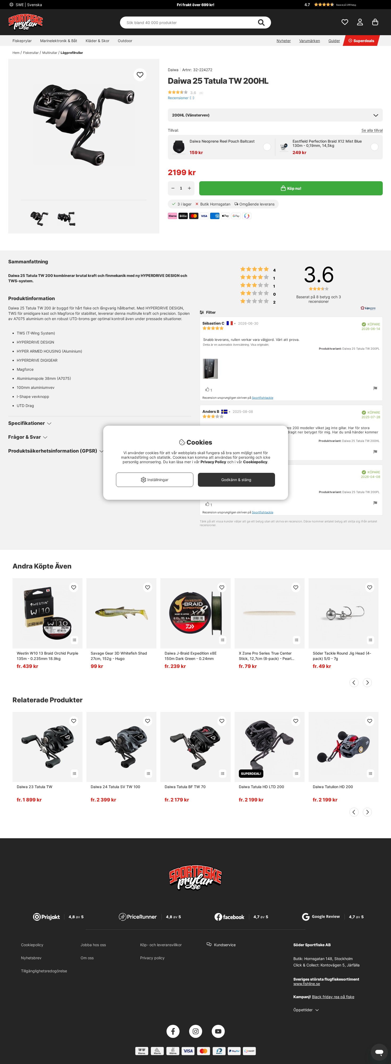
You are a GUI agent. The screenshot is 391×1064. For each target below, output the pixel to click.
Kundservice (225, 944)
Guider (334, 40)
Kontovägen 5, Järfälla (340, 965)
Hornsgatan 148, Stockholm (328, 958)
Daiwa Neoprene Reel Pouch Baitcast (222, 141)
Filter (210, 312)
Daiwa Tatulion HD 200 (333, 786)
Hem (16, 53)
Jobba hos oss (93, 944)
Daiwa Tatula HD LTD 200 (261, 786)
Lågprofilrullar (72, 53)
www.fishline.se (306, 983)
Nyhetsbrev (31, 958)
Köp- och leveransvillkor (161, 944)
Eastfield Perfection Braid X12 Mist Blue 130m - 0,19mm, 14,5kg (327, 143)
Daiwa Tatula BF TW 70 (185, 786)
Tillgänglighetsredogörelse (44, 971)
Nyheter (284, 40)
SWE (28, 4)
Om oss (87, 958)
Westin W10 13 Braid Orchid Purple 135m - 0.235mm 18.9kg (47, 656)
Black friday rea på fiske (333, 996)
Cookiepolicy (32, 944)
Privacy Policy (213, 462)
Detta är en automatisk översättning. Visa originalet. (236, 344)
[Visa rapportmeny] (375, 388)
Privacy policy (152, 958)
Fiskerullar (31, 53)
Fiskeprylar (22, 40)
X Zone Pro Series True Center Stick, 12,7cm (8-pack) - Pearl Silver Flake (265, 656)
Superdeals (363, 40)
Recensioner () (181, 98)
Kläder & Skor (97, 40)
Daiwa (173, 69)
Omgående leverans (256, 204)
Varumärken (309, 40)
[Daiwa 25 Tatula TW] (39, 218)
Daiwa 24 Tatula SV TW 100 (115, 786)
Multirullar (49, 53)
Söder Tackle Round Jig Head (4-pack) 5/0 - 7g (342, 656)
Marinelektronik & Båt (58, 40)
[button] (343, 4)
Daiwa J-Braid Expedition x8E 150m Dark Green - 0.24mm (191, 656)
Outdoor (125, 40)
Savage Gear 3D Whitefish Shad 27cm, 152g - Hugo (119, 656)
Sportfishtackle (262, 398)
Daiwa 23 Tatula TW (34, 786)
